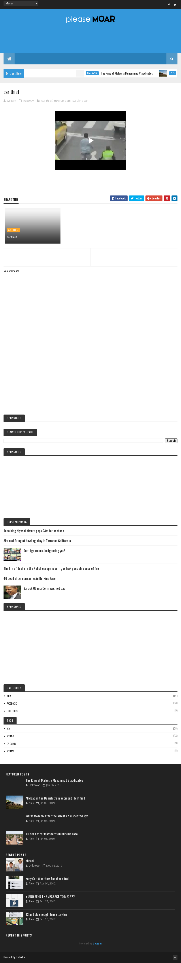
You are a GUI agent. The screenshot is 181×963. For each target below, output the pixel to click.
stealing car (80, 101)
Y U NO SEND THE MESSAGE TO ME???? (50, 896)
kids (9, 696)
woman (10, 751)
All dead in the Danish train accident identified (55, 798)
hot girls (12, 711)
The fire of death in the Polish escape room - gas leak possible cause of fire (51, 568)
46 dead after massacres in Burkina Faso (30, 578)
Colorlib (20, 957)
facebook (12, 703)
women (10, 736)
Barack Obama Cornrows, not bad (44, 588)
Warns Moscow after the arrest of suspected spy (57, 815)
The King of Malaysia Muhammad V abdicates (118, 73)
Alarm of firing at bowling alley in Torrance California (37, 540)
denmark (167, 73)
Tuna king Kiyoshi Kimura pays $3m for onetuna (34, 530)
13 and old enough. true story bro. (47, 914)
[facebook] (169, 4)
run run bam (62, 101)
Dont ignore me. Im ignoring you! (44, 550)
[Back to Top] (175, 957)
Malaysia (84, 73)
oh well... (31, 860)
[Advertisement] (90, 374)
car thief (46, 101)
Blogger (97, 943)
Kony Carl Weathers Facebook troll (47, 878)
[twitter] (175, 4)
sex (8, 728)
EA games (11, 743)
